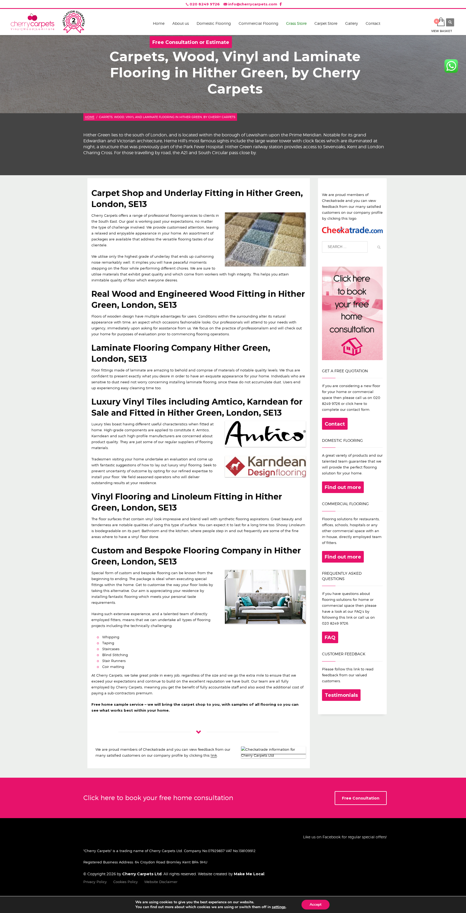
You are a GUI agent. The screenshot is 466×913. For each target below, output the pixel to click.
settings (279, 907)
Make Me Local (249, 873)
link (214, 755)
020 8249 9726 (205, 4)
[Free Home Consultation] (352, 313)
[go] (377, 247)
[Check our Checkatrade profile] (352, 230)
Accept (315, 904)
